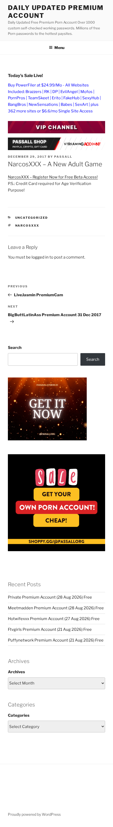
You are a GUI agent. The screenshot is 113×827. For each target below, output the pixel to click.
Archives (16, 672)
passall (63, 156)
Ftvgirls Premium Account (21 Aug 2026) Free (50, 629)
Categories (18, 715)
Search (15, 347)
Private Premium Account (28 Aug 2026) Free (50, 597)
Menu (59, 47)
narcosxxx (27, 225)
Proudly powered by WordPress (34, 814)
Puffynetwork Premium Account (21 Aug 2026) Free (56, 640)
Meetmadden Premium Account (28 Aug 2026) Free (56, 608)
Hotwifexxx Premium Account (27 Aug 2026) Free (54, 618)
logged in (40, 257)
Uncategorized (31, 218)
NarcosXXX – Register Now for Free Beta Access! (53, 177)
